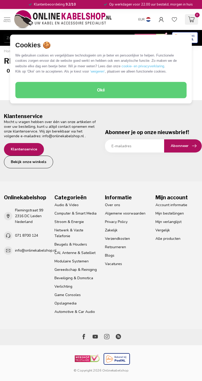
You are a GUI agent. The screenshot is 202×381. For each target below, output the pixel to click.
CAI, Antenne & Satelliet (74, 252)
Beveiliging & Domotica (73, 278)
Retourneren (115, 247)
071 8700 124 (26, 235)
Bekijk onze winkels (28, 161)
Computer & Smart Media (75, 213)
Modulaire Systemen (71, 261)
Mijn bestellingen (169, 213)
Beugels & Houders (70, 244)
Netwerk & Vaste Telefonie (68, 233)
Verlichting (63, 286)
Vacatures (113, 263)
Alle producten (167, 238)
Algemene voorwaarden (125, 213)
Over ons (112, 204)
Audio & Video (66, 204)
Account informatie (171, 204)
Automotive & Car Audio (74, 311)
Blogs (109, 255)
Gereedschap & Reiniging (75, 269)
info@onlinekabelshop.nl (63, 136)
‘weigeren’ (97, 71)
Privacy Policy (116, 221)
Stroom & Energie (69, 221)
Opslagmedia (65, 303)
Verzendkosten (117, 238)
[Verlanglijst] (174, 19)
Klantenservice (24, 149)
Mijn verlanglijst (168, 221)
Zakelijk (111, 230)
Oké (101, 90)
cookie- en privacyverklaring (143, 66)
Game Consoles (67, 294)
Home (9, 51)
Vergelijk (162, 230)
